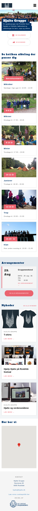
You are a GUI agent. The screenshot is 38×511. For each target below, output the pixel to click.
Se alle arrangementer (19, 293)
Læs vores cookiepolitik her (19, 494)
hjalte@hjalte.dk (19, 490)
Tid (19, 280)
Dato (20, 276)
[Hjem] (7, 5)
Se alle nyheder (30, 305)
